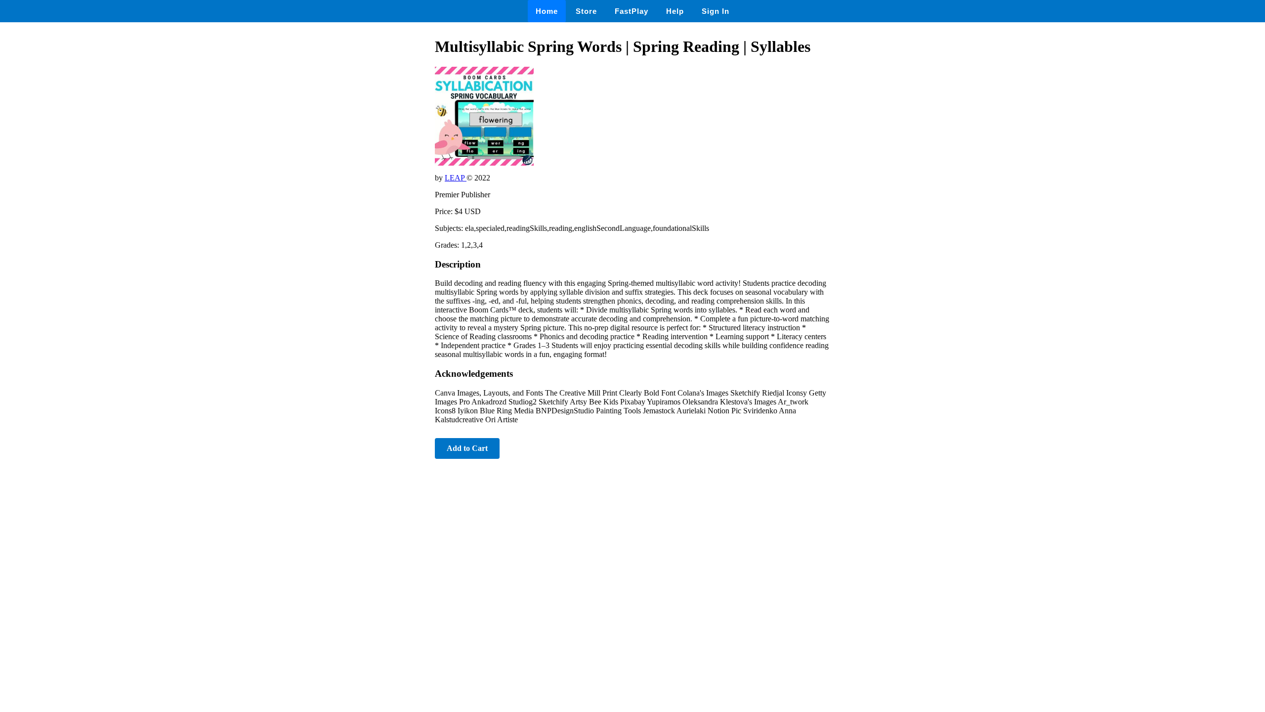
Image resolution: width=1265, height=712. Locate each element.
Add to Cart (467, 448)
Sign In (715, 11)
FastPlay (631, 11)
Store (586, 11)
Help (675, 11)
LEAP (455, 178)
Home (547, 11)
